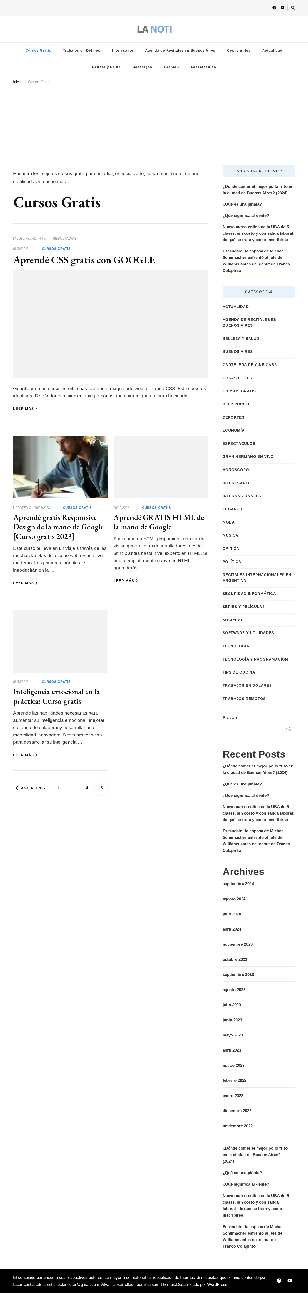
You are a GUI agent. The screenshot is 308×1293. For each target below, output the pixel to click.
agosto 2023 (234, 989)
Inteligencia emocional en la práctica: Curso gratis (56, 696)
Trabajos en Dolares (81, 50)
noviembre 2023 (238, 944)
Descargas (142, 67)
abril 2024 (232, 929)
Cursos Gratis (38, 50)
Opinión (231, 549)
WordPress (217, 1284)
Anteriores (33, 788)
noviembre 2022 (238, 1126)
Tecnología (236, 646)
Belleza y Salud (106, 67)
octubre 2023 (235, 959)
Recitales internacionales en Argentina (257, 577)
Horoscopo (236, 470)
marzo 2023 (233, 1065)
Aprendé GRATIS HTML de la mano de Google (159, 522)
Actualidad (272, 50)
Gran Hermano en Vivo (248, 457)
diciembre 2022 (237, 1111)
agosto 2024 (234, 899)
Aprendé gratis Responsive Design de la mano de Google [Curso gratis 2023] (58, 526)
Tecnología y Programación (255, 659)
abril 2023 (232, 1050)
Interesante (122, 50)
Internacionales (242, 496)
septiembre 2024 (238, 884)
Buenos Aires (238, 352)
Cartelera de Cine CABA (250, 365)
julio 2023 (232, 1005)
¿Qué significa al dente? (246, 215)
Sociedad (233, 620)
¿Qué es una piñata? (242, 204)
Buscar (230, 717)
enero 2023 (233, 1095)
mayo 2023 (233, 1035)
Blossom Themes (159, 1284)
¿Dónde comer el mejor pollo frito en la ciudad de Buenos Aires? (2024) (258, 189)
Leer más (23, 409)
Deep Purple (237, 404)
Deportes (233, 417)
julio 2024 (232, 914)
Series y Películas (244, 607)
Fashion (171, 67)
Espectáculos (203, 67)
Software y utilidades (248, 633)
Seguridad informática (249, 594)
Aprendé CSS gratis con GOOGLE (84, 259)
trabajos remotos (244, 699)
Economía (234, 430)
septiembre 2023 (238, 974)
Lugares (232, 509)
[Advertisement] (154, 121)
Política (232, 562)
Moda (229, 522)
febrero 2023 (234, 1080)
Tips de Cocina (239, 672)
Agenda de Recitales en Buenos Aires (180, 50)
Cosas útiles (238, 50)
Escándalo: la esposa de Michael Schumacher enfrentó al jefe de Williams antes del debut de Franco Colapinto (256, 261)
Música (230, 535)
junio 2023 (232, 1020)
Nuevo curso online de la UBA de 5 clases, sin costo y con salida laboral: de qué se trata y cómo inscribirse (259, 233)
